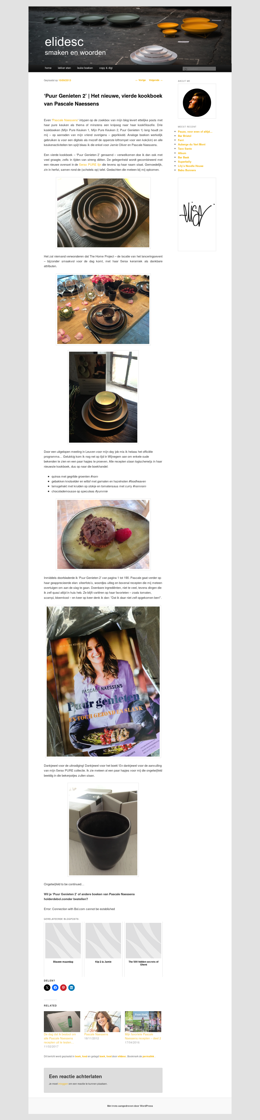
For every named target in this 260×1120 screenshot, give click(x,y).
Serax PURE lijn (90, 164)
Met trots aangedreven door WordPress (130, 1106)
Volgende (155, 80)
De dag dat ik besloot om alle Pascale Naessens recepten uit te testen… (60, 1038)
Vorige (140, 80)
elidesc (122, 1056)
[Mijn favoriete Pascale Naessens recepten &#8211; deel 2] (143, 1021)
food (84, 1056)
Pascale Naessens (65, 120)
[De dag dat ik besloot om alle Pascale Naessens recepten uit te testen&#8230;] (62, 1021)
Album (182, 153)
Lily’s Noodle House (190, 166)
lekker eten (64, 68)
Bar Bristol (184, 136)
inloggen (63, 1083)
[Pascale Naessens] (102, 1021)
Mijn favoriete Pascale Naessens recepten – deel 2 (143, 1036)
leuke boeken (85, 68)
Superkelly (184, 161)
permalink (149, 1056)
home (48, 68)
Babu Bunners (187, 170)
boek (78, 1056)
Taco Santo (185, 148)
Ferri (181, 140)
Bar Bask (183, 157)
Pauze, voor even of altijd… (195, 131)
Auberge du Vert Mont (191, 144)
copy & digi (106, 68)
